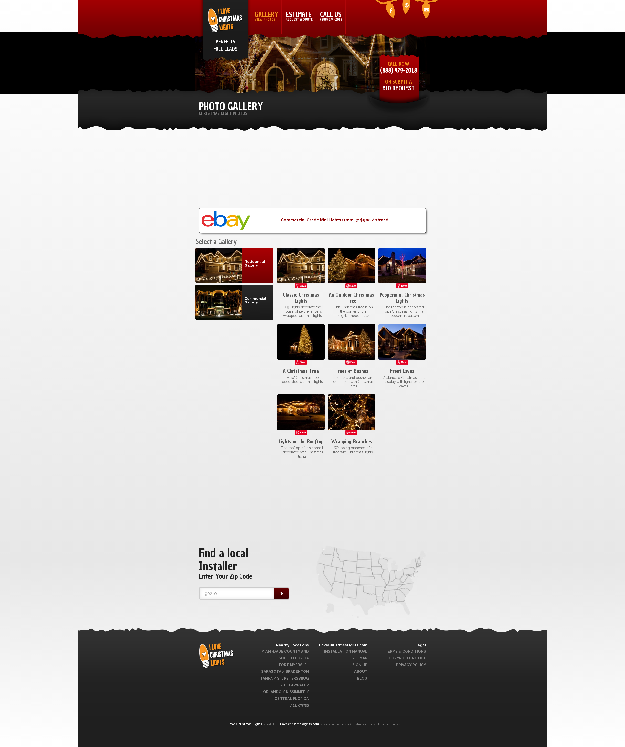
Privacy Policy (411, 665)
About (360, 671)
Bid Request (398, 88)
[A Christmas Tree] (301, 341)
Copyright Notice (407, 658)
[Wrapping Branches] (351, 412)
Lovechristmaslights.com (299, 724)
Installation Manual (345, 651)
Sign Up (359, 665)
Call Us (331, 16)
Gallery (266, 16)
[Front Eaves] (402, 341)
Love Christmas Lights (245, 724)
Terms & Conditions (405, 651)
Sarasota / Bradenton (285, 671)
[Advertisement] (312, 174)
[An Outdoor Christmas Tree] (351, 265)
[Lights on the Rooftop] (301, 412)
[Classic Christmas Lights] (301, 265)
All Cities (299, 705)
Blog (362, 678)
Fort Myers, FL (294, 665)
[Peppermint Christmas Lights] (402, 265)
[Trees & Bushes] (351, 341)
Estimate (299, 16)
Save (303, 286)
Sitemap (359, 658)
